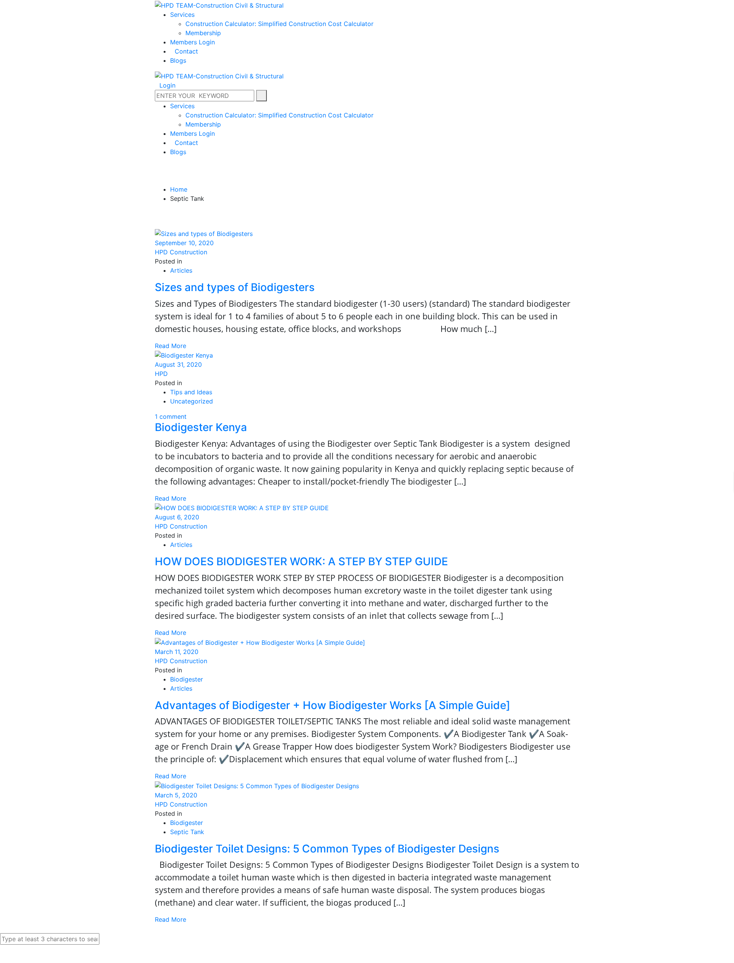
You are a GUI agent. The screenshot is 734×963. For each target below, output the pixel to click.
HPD (161, 373)
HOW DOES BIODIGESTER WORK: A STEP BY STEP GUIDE (301, 561)
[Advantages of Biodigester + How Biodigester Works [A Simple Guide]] (261, 642)
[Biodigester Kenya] (185, 355)
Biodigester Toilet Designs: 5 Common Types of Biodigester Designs (327, 848)
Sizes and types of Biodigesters (235, 287)
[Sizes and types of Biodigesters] (205, 233)
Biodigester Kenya (201, 427)
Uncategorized (191, 401)
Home (178, 189)
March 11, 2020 (176, 652)
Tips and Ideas (191, 392)
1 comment (171, 416)
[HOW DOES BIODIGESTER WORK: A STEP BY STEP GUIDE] (243, 507)
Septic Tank (187, 832)
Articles (181, 270)
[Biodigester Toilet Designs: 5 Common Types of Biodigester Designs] (258, 785)
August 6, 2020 (177, 517)
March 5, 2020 (176, 795)
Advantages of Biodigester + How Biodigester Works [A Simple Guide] (332, 705)
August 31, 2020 (178, 364)
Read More (170, 346)
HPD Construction (181, 252)
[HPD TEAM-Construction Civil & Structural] (219, 4)
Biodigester (186, 679)
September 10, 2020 (184, 243)
